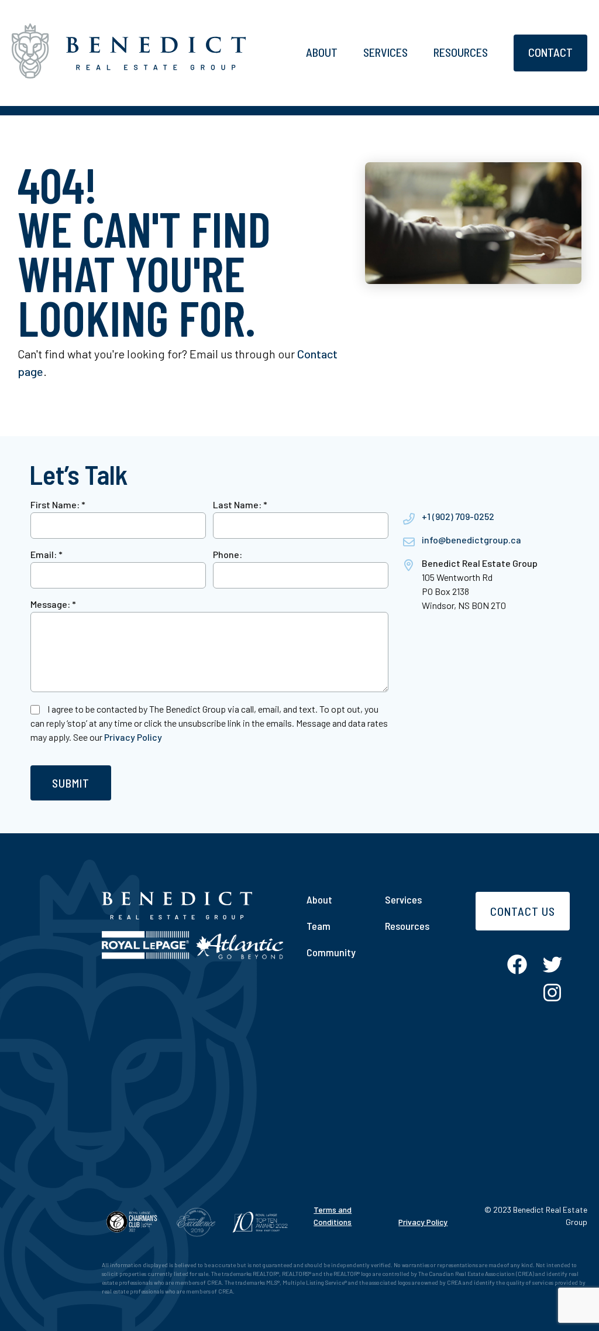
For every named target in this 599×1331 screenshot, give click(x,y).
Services (385, 52)
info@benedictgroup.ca (471, 539)
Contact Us (522, 911)
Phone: (227, 554)
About (322, 52)
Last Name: (240, 504)
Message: (53, 604)
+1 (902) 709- (448, 516)
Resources (460, 52)
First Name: (57, 504)
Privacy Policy (133, 737)
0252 (484, 516)
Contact (550, 52)
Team (319, 925)
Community (331, 952)
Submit (70, 783)
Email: (46, 554)
